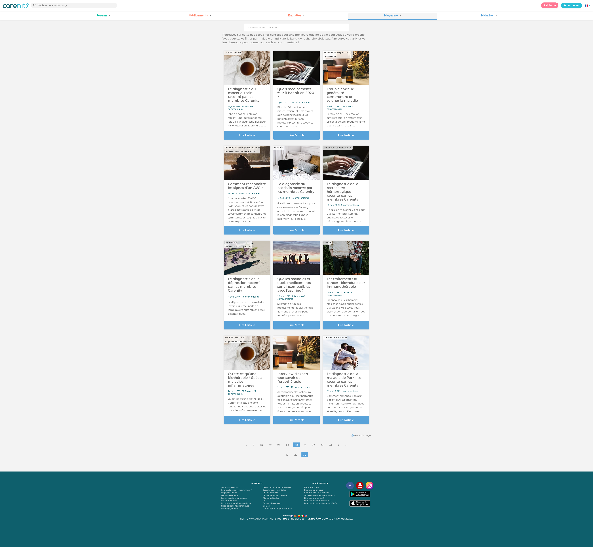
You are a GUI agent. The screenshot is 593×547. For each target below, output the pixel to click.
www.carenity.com (259, 519)
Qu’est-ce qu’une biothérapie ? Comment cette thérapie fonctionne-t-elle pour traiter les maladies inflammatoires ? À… (247, 404)
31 (305, 444)
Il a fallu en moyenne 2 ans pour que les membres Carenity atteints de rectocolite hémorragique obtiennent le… (346, 215)
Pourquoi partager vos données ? (236, 490)
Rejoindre (550, 5)
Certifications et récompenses (277, 487)
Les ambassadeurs (229, 495)
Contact (266, 506)
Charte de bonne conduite (275, 495)
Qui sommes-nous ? (230, 487)
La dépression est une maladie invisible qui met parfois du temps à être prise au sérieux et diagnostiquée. (246, 308)
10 (287, 454)
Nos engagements (229, 508)
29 (287, 444)
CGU (265, 500)
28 (278, 444)
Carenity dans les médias (274, 490)
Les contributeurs (229, 500)
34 (330, 444)
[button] (103, 16)
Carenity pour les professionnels (278, 508)
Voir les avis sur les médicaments (319, 495)
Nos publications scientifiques (235, 506)
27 (270, 444)
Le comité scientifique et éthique (236, 503)
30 (296, 444)
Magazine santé (311, 487)
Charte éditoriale (270, 492)
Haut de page (362, 435)
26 (261, 444)
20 (295, 454)
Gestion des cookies (272, 503)
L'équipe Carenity (229, 492)
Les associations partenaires (234, 498)
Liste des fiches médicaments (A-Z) (320, 503)
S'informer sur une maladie (316, 492)
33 (322, 444)
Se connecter (571, 5)
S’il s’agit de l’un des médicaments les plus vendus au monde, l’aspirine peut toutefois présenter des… (295, 309)
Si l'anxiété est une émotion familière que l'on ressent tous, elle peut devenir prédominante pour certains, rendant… (346, 120)
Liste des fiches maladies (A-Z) (318, 500)
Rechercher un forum (314, 490)
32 (313, 444)
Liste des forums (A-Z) (314, 498)
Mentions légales (271, 498)
